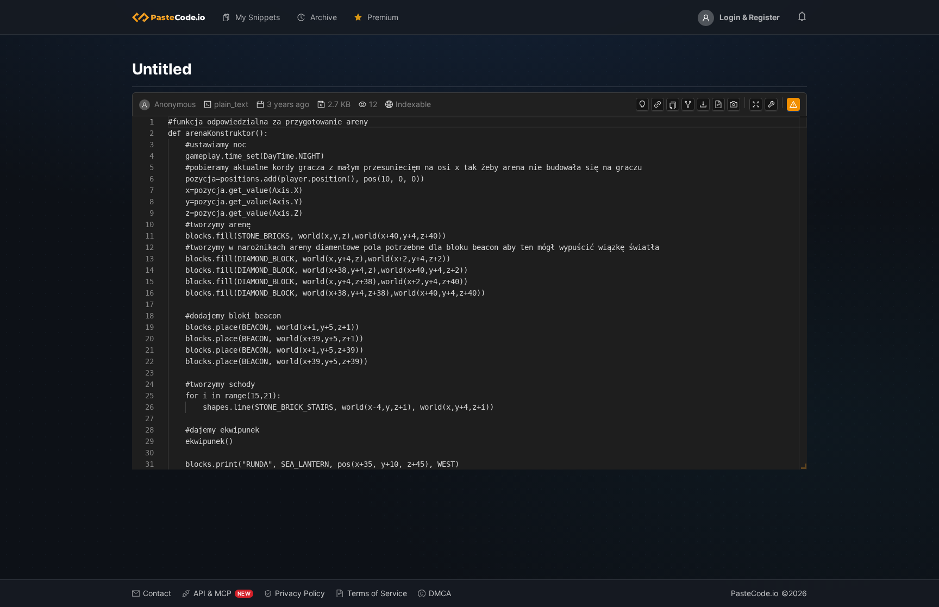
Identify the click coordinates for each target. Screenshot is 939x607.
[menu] (469, 17)
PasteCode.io (754, 593)
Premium (382, 17)
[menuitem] (173, 17)
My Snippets (257, 17)
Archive (323, 17)
